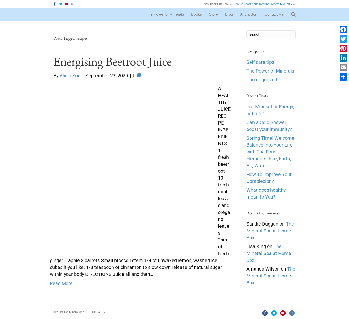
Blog (229, 14)
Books (196, 14)
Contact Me (274, 14)
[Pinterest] (343, 48)
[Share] (343, 77)
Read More (61, 283)
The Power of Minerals (165, 14)
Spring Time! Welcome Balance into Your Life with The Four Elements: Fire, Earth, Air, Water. (270, 151)
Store (213, 14)
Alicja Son (248, 14)
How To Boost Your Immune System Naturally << (264, 4)
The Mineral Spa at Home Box (270, 230)
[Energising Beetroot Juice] (131, 166)
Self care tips (260, 62)
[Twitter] (343, 39)
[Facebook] (343, 29)
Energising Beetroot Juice (112, 61)
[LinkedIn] (343, 58)
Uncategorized (261, 80)
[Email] (343, 67)
